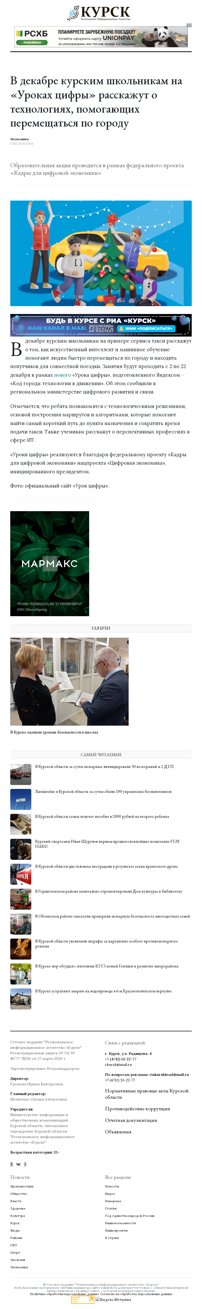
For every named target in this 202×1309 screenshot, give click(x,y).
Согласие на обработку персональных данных (136, 1294)
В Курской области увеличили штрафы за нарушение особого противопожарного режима (106, 943)
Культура (17, 1216)
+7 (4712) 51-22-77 (121, 1059)
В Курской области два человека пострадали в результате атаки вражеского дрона (106, 866)
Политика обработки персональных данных (64, 1294)
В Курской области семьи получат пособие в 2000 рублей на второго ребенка (102, 816)
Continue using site (95, 28)
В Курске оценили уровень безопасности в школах (54, 732)
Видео (110, 1194)
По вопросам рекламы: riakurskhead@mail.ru (147, 1074)
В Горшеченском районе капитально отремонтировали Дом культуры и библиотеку (108, 891)
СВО (13, 1245)
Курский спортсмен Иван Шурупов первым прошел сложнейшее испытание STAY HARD (107, 844)
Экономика (19, 1267)
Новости (112, 1186)
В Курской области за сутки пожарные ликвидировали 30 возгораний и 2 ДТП (104, 766)
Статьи (111, 1208)
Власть (16, 1201)
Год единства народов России (129, 1216)
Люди (14, 1230)
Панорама (113, 1201)
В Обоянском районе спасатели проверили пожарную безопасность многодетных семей (112, 916)
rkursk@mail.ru (118, 1064)
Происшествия (21, 1186)
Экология (17, 1260)
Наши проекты (116, 1230)
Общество (18, 1194)
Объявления (118, 1131)
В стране (112, 1238)
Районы (16, 1238)
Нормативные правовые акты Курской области (147, 1093)
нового (62, 375)
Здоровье (18, 1208)
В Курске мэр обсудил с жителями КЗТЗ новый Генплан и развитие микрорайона (107, 966)
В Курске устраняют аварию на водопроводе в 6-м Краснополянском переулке (103, 991)
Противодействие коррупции (137, 1108)
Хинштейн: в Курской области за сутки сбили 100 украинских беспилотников (103, 791)
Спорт (15, 1252)
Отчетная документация (131, 1120)
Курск (14, 1223)
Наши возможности (120, 1223)
